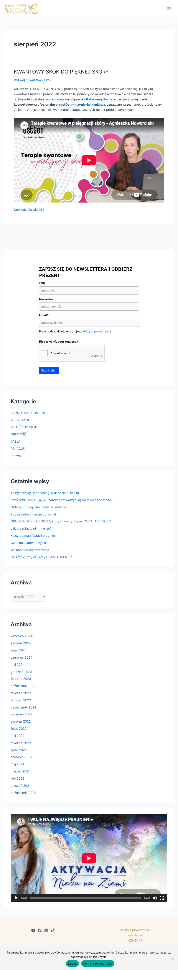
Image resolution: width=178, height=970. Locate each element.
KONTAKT (135, 940)
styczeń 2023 (21, 693)
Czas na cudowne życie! (29, 543)
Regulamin (135, 935)
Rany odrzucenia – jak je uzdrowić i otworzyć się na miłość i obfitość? (61, 500)
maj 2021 (17, 764)
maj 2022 (18, 736)
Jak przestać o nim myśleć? (31, 528)
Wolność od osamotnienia (30, 550)
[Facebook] (40, 930)
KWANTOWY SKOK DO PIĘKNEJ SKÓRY (61, 72)
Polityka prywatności (135, 930)
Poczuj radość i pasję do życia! (33, 514)
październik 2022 (23, 707)
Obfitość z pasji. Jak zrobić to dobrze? (39, 507)
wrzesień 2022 (22, 714)
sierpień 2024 (21, 643)
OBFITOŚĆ (18, 434)
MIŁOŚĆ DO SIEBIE (25, 427)
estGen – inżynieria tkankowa (82, 104)
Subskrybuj (48, 370)
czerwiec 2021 (21, 757)
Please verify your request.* (58, 342)
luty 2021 (17, 778)
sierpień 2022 (21, 721)
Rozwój (19, 80)
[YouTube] (33, 930)
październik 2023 (23, 686)
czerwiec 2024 (21, 657)
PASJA (15, 441)
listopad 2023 (21, 679)
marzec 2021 (20, 771)
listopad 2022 (21, 700)
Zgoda (72, 963)
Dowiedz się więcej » (29, 209)
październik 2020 (23, 793)
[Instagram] (46, 930)
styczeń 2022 (21, 743)
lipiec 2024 (19, 650)
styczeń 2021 (21, 786)
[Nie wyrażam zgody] (172, 958)
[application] (89, 858)
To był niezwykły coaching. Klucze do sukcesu (45, 493)
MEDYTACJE (20, 420)
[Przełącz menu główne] (169, 8)
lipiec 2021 (18, 750)
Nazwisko (46, 299)
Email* (44, 315)
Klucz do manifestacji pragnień (33, 536)
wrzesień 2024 (22, 636)
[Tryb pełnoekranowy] (162, 898)
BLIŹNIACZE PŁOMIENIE (29, 413)
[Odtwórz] (16, 898)
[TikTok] (53, 930)
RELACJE (18, 449)
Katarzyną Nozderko (101, 99)
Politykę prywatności (96, 331)
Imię (42, 283)
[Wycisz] (155, 898)
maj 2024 (18, 665)
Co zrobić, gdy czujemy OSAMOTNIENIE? (41, 557)
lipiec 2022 (19, 729)
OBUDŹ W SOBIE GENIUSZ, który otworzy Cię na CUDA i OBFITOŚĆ (61, 521)
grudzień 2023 (21, 672)
